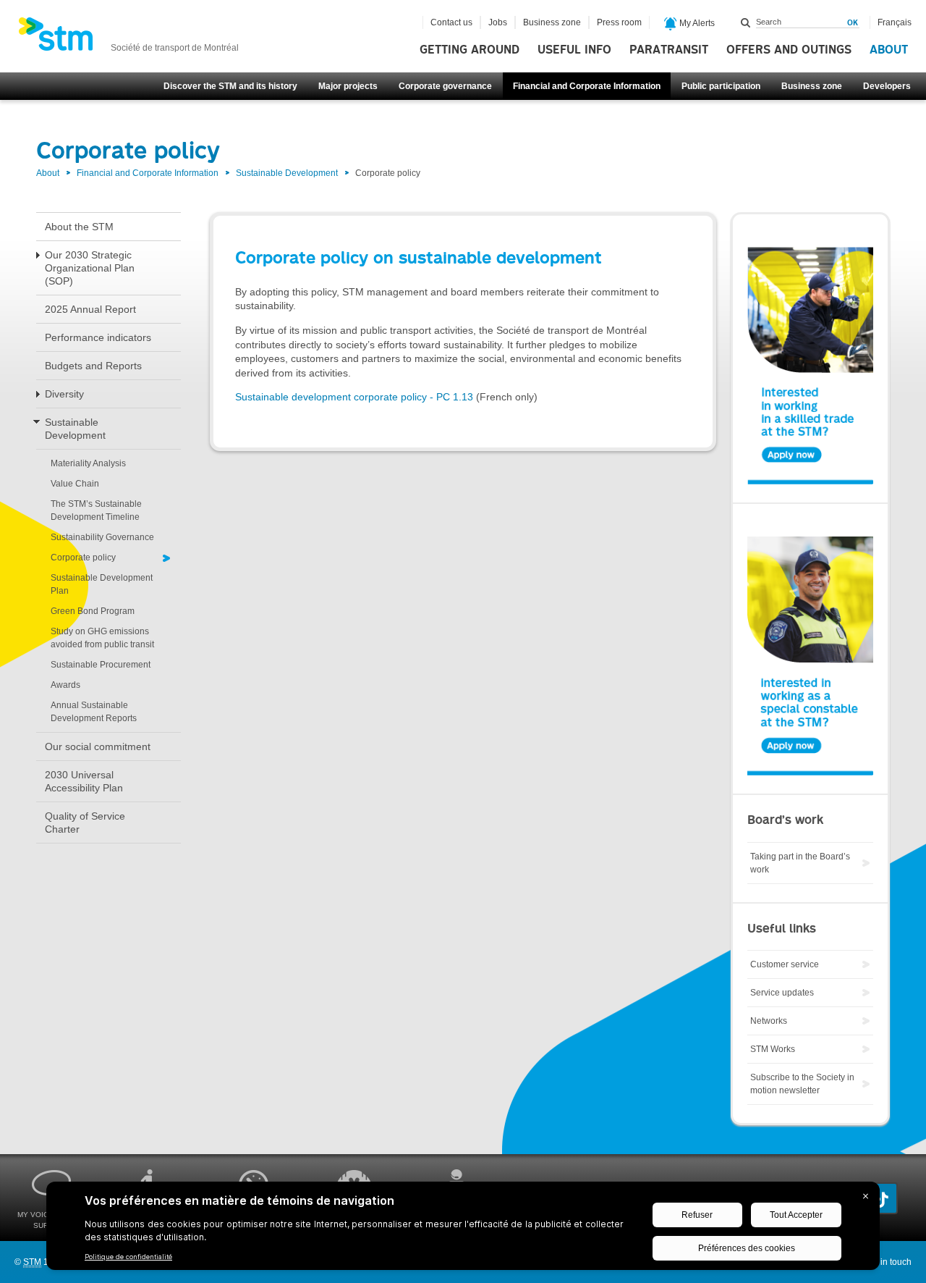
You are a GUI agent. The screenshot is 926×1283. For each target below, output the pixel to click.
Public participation (720, 86)
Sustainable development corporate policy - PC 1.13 (354, 397)
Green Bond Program (93, 611)
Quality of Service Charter (85, 822)
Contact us (451, 22)
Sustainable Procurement (100, 665)
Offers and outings (788, 49)
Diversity (64, 394)
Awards (65, 685)
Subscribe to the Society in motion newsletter (802, 1083)
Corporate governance (445, 86)
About (889, 49)
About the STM (79, 226)
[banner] (128, 38)
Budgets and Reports (93, 365)
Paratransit (668, 49)
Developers (887, 86)
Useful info (574, 49)
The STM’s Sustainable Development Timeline (96, 510)
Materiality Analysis (88, 463)
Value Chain (75, 484)
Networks (768, 1021)
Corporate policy (83, 557)
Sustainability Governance (102, 537)
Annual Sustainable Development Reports (94, 711)
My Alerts (696, 23)
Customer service (784, 964)
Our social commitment (97, 746)
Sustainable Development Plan (102, 584)
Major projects (348, 86)
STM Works (772, 1049)
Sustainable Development (287, 173)
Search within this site (746, 22)
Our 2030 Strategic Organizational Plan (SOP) (90, 268)
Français (895, 22)
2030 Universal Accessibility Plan (84, 781)
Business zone (811, 86)
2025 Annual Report (90, 309)
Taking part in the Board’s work (800, 863)
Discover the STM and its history (230, 86)
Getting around (469, 49)
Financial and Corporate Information (586, 86)
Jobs (497, 22)
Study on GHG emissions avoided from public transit (102, 637)
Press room (619, 22)
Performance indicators (98, 337)
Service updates (782, 993)
